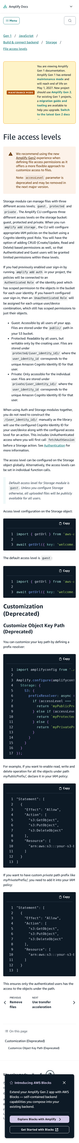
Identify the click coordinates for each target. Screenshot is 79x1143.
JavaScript (26, 36)
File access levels (15, 49)
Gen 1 (7, 36)
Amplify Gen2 (26, 158)
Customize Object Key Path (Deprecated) (33, 1048)
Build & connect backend (20, 42)
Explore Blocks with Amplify (37, 1119)
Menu (13, 20)
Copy (68, 523)
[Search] (70, 20)
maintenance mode (50, 79)
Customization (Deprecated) (23, 610)
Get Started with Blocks (37, 1129)
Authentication (54, 445)
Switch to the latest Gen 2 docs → (53, 114)
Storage (51, 42)
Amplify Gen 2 (61, 92)
